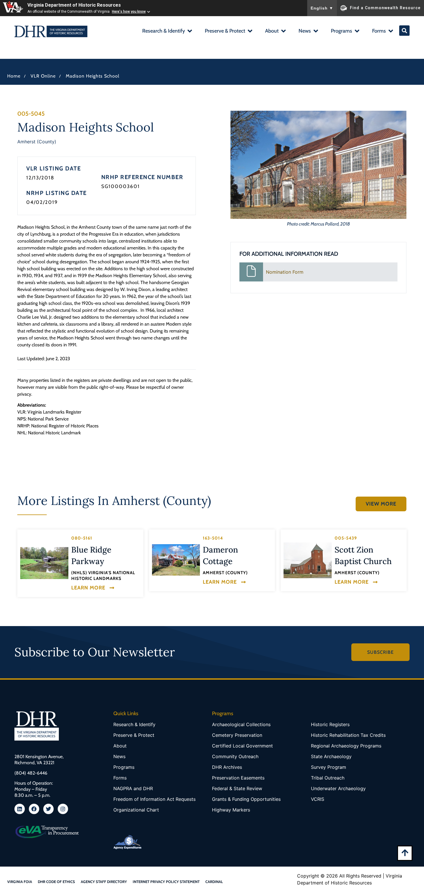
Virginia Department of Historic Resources (74, 5)
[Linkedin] (19, 809)
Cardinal (214, 881)
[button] (167, 31)
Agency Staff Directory (104, 881)
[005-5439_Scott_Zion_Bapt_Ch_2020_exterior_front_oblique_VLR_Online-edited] (308, 560)
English (322, 8)
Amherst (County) (36, 141)
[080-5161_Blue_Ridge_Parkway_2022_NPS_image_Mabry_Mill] (44, 563)
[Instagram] (63, 809)
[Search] (404, 30)
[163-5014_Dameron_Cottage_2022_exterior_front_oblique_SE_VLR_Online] (176, 560)
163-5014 (213, 538)
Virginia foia (19, 881)
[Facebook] (34, 809)
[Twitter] (48, 809)
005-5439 (346, 538)
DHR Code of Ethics (56, 881)
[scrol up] (405, 852)
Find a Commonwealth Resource (385, 7)
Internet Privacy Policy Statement (166, 881)
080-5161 (81, 538)
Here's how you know (129, 12)
